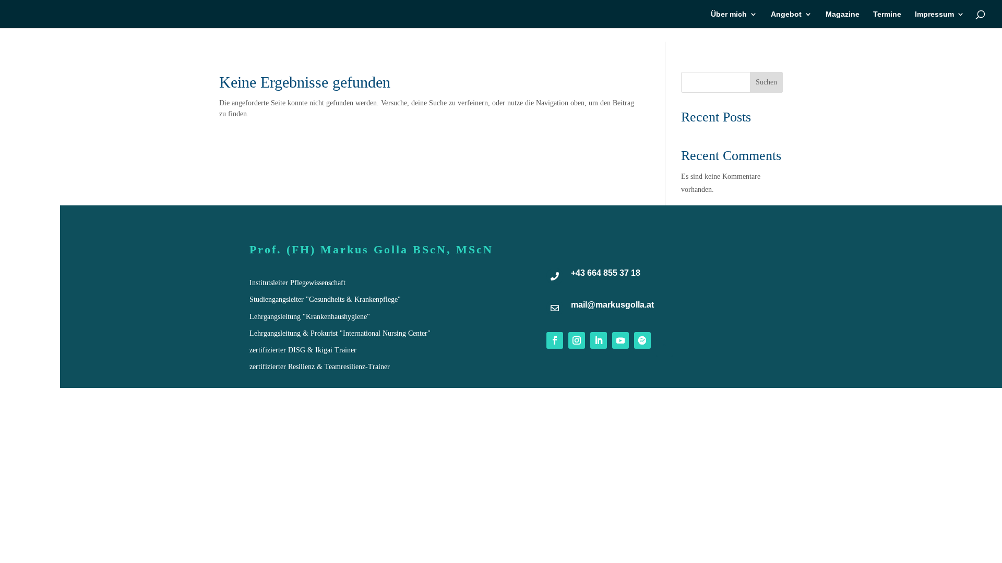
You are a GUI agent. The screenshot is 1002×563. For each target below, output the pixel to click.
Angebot (786, 14)
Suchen (766, 82)
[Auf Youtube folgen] (620, 340)
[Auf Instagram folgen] (576, 340)
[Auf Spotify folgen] (642, 340)
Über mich (729, 14)
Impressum (934, 14)
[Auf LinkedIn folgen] (598, 340)
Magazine (843, 14)
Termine (887, 14)
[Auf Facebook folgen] (554, 340)
